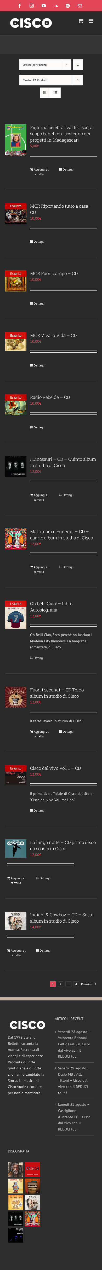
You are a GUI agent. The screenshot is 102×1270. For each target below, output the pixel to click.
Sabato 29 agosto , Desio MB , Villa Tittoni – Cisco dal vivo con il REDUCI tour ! (73, 1080)
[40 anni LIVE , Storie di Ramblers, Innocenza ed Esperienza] (16, 1202)
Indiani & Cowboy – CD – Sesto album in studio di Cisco (61, 918)
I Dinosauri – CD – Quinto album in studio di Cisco (63, 462)
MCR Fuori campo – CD (54, 273)
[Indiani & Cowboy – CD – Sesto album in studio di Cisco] (15, 921)
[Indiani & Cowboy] (32, 1202)
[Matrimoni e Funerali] (32, 1219)
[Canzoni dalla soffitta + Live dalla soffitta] (32, 1186)
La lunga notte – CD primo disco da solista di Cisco (63, 845)
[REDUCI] (16, 1169)
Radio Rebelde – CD (50, 397)
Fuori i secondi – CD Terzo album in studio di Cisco (57, 693)
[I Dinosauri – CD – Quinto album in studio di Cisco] (15, 466)
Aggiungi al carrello (41, 171)
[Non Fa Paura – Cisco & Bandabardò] (16, 1186)
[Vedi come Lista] (55, 93)
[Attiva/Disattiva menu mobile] (91, 21)
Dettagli (68, 169)
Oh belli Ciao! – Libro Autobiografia (51, 607)
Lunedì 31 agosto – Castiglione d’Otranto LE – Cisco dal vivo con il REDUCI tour (74, 1117)
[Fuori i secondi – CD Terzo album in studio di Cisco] (15, 697)
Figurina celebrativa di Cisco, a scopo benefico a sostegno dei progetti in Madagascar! (61, 133)
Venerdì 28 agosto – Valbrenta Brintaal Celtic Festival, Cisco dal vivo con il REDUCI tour (74, 1044)
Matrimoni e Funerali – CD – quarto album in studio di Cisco (61, 534)
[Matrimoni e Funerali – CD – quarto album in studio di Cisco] (15, 539)
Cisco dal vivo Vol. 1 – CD (55, 768)
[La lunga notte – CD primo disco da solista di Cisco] (15, 848)
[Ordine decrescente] (78, 64)
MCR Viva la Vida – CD (53, 335)
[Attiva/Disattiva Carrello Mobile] (80, 21)
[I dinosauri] (16, 1219)
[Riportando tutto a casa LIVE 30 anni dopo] (32, 1169)
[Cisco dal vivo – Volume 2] (16, 1235)
